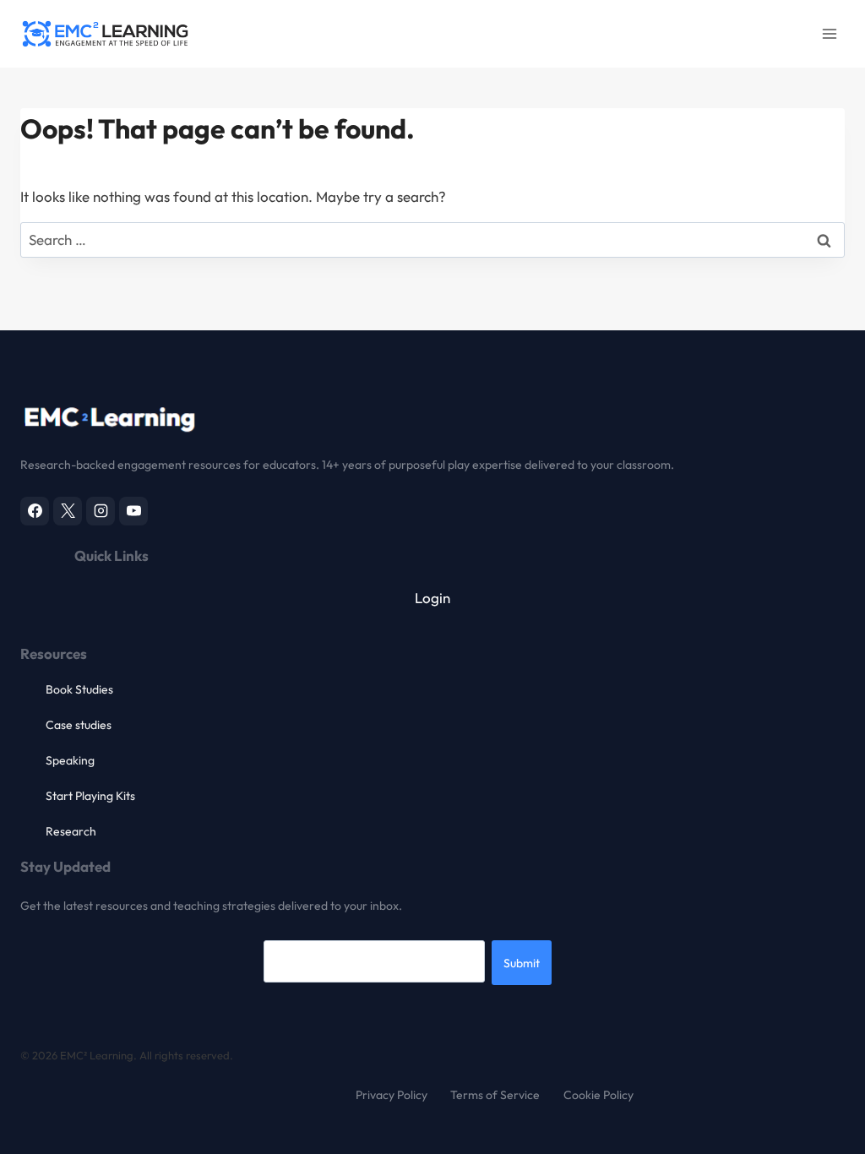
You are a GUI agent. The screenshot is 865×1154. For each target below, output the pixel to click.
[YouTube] (133, 511)
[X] (67, 511)
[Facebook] (34, 511)
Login (432, 598)
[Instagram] (100, 511)
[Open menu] (829, 33)
